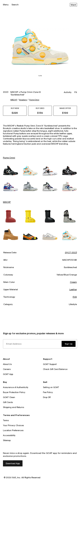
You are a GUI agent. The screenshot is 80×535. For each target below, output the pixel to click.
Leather (73, 290)
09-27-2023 (71, 253)
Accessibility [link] (9, 435)
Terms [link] (6, 420)
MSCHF (13, 100)
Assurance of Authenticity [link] (15, 387)
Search (15, 5)
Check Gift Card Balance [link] (55, 369)
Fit (75, 92)
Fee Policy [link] (48, 392)
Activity (67, 92)
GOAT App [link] (8, 374)
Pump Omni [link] (9, 158)
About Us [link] (7, 364)
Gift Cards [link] (8, 402)
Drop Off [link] (47, 397)
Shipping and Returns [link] (13, 407)
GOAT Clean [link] (9, 397)
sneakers (23, 100)
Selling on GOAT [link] (51, 387)
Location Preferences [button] (13, 430)
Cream (73, 282)
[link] (10, 170)
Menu (6, 5)
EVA (75, 297)
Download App (13, 464)
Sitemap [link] (7, 440)
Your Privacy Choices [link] (13, 425)
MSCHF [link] (7, 202)
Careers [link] (7, 369)
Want (73, 5)
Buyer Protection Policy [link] (14, 392)
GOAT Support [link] (50, 364)
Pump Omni (34, 100)
